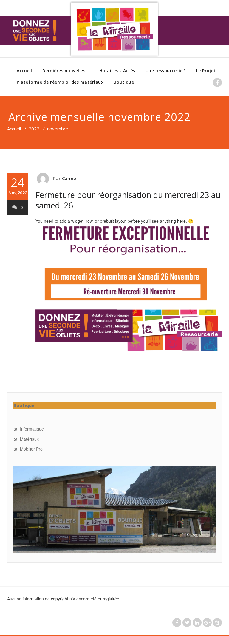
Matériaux (29, 439)
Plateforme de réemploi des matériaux (60, 82)
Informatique (32, 429)
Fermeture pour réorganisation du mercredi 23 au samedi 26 (127, 200)
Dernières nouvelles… (65, 70)
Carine (69, 178)
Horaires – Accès (117, 70)
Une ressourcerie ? (166, 70)
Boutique (124, 82)
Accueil (24, 70)
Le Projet (206, 70)
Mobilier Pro (31, 449)
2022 (34, 129)
